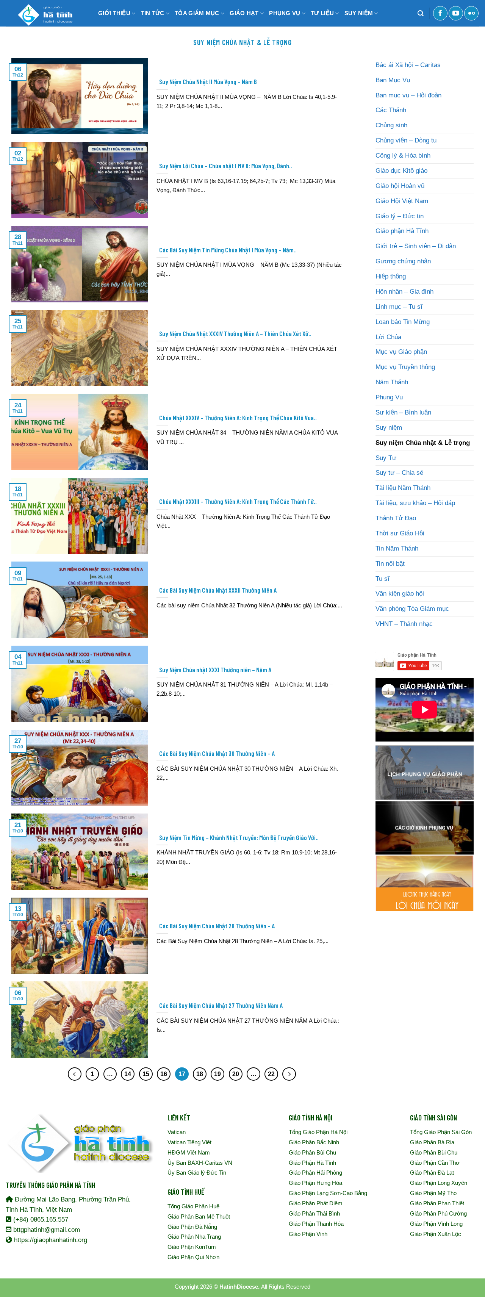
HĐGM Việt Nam (188, 1152)
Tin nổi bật (390, 563)
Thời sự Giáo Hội (399, 533)
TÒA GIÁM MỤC (197, 13)
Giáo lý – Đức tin (399, 216)
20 (235, 1074)
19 (217, 1074)
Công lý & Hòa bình (402, 155)
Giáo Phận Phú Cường (438, 1213)
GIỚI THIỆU (114, 13)
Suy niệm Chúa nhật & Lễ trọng (422, 442)
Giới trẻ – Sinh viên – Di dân (415, 246)
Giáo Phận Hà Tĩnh (312, 1162)
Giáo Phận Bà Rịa (432, 1142)
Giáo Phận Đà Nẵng (192, 1226)
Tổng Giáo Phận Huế (193, 1206)
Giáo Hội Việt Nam (401, 201)
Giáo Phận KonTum (191, 1247)
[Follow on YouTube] (456, 13)
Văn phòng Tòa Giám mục (412, 608)
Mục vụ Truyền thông (405, 367)
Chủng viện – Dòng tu (405, 140)
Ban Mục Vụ (392, 80)
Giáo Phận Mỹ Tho (433, 1193)
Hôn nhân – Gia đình (404, 291)
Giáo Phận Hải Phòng (315, 1172)
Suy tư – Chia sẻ (399, 472)
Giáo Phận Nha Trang (194, 1236)
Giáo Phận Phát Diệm (316, 1203)
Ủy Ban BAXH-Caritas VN (199, 1162)
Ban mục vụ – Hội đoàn (408, 95)
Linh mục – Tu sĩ (398, 306)
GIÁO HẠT (244, 13)
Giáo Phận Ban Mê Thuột (198, 1216)
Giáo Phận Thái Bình (314, 1213)
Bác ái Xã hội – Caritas (408, 65)
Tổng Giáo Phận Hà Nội (318, 1132)
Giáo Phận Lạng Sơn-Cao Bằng (328, 1193)
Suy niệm (388, 427)
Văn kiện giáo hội (399, 593)
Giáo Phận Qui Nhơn (193, 1257)
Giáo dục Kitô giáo (401, 170)
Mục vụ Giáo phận (401, 351)
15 (145, 1074)
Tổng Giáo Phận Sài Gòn (441, 1132)
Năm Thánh (391, 382)
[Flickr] (471, 13)
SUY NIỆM (358, 13)
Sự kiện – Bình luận (403, 412)
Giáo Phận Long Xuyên (438, 1183)
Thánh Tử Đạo (395, 518)
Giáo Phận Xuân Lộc (435, 1234)
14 (127, 1074)
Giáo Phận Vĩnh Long (436, 1223)
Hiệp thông (390, 276)
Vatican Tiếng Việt (189, 1142)
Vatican (176, 1132)
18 (199, 1074)
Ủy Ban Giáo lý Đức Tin (196, 1172)
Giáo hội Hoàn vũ (399, 185)
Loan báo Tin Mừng (402, 321)
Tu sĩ (382, 578)
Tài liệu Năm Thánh (402, 487)
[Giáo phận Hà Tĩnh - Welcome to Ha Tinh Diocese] (43, 13)
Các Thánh (390, 110)
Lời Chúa (388, 337)
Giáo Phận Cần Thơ (435, 1162)
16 (163, 1074)
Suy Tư (385, 458)
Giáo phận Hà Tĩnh (402, 231)
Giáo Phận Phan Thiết (437, 1203)
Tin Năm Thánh (396, 548)
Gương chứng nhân (403, 261)
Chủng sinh (391, 125)
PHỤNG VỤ (284, 13)
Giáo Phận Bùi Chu (312, 1152)
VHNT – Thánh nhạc (404, 623)
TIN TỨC (152, 13)
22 (271, 1074)
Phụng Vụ (389, 397)
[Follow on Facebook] (440, 13)
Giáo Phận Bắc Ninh (314, 1142)
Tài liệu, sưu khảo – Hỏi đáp (415, 503)
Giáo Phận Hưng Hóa (315, 1183)
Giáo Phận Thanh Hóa (316, 1223)
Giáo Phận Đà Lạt (432, 1172)
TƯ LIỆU (322, 13)
